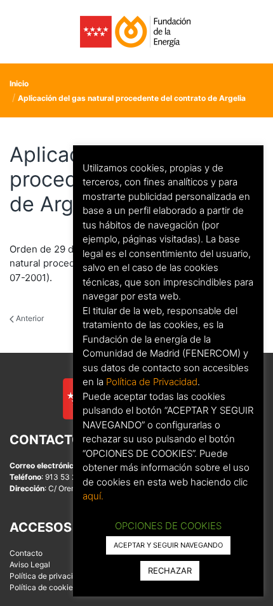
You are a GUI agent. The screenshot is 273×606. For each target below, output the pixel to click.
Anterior (29, 318)
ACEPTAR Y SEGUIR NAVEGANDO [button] (168, 545)
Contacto (26, 553)
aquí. (93, 496)
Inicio (19, 83)
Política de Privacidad (151, 382)
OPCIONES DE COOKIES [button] (168, 526)
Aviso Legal (30, 564)
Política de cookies (43, 587)
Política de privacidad (48, 576)
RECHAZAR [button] (170, 570)
